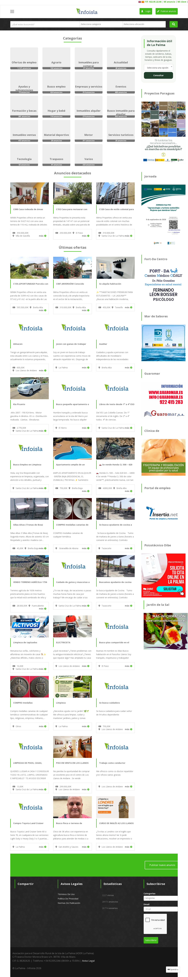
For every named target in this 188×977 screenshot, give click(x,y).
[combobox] (101, 24)
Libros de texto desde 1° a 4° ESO (116, 404)
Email (146, 904)
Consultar (158, 75)
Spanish (173, 969)
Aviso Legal (88, 960)
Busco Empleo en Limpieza (27, 464)
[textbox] (92, 24)
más (41, 235)
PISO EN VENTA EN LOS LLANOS (72, 763)
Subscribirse (151, 940)
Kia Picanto (19, 404)
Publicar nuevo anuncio (162, 865)
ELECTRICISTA (63, 642)
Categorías (149, 893)
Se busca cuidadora (109, 702)
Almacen (17, 344)
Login (148, 11)
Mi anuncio (169, 1)
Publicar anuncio (168, 11)
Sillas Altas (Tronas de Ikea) (28, 524)
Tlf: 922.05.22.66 (153, 1)
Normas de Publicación (69, 903)
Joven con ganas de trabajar (71, 344)
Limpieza (61, 702)
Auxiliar (103, 344)
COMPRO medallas (23, 702)
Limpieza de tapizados (25, 642)
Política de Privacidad (68, 898)
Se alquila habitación (110, 283)
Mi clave (182, 1)
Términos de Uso (66, 894)
